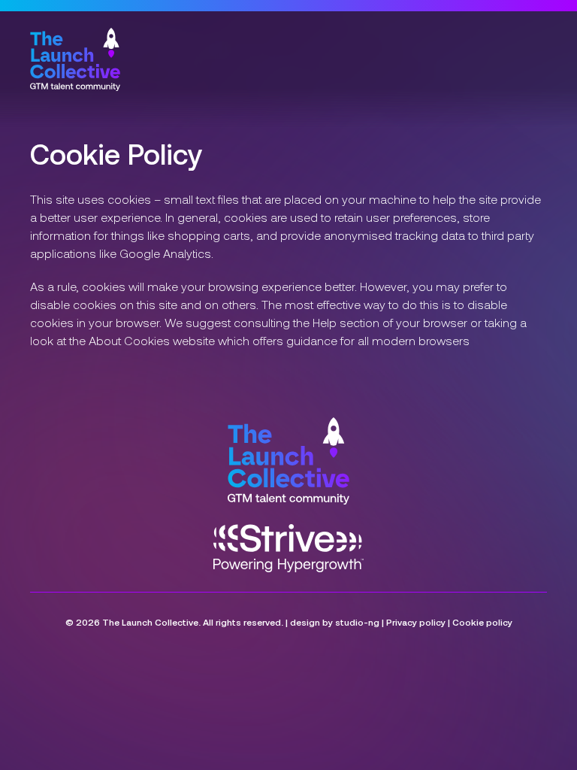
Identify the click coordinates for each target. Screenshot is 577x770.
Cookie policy (482, 622)
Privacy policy (416, 622)
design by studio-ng (334, 622)
